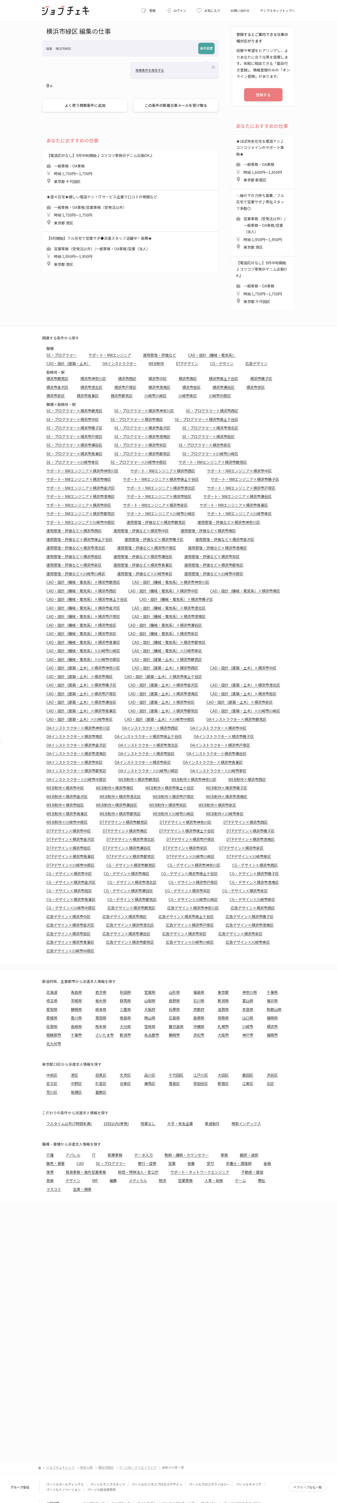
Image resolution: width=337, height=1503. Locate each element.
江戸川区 (200, 1075)
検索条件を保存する (150, 70)
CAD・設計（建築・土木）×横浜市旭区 (243, 693)
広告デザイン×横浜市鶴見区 (131, 907)
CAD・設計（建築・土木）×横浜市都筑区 (163, 710)
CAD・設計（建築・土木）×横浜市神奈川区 (83, 667)
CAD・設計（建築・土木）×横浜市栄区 (161, 702)
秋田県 (125, 992)
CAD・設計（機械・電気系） (212, 355)
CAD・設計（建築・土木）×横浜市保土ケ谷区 (163, 676)
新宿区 (223, 1083)
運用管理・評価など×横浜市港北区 (75, 547)
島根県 (198, 1017)
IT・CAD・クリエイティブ (138, 1467)
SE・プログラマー (61, 355)
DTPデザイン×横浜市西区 (245, 822)
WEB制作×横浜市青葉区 (67, 813)
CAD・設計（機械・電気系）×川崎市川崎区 (83, 650)
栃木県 (100, 1000)
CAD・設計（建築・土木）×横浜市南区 (79, 676)
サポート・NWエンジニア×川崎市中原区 (80, 522)
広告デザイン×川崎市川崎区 (190, 942)
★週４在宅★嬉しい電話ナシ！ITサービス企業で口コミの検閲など (102, 209)
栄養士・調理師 (239, 1163)
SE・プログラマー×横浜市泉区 (205, 445)
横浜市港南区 (159, 387)
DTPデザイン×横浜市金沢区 (70, 839)
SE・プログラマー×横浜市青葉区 (74, 453)
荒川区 (51, 1092)
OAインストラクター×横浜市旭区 (146, 753)
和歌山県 (274, 1009)
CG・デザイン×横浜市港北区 (132, 882)
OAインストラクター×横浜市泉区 (143, 762)
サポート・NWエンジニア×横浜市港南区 (80, 496)
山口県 (247, 1017)
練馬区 (149, 1083)
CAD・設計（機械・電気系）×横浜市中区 (163, 590)
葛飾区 (100, 1092)
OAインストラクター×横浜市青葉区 (213, 762)
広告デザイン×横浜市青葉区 (70, 942)
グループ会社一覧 (309, 1487)
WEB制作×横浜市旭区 (65, 805)
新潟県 (223, 1000)
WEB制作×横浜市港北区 (120, 796)
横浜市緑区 (106, 1467)
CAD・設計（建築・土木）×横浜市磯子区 (81, 685)
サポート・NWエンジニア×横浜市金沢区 (80, 488)
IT (94, 1155)
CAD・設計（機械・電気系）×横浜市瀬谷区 (165, 625)
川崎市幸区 (188, 395)
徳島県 (125, 1017)
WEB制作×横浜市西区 (247, 779)
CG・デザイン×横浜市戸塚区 (193, 882)
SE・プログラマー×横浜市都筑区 (142, 453)
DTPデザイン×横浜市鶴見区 (124, 822)
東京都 (223, 992)
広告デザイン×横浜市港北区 (130, 925)
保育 (50, 1172)
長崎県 (76, 1026)
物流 (162, 1180)
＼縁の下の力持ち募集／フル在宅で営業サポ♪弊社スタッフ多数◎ (260, 221)
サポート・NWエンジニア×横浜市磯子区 (245, 479)
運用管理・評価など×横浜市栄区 (212, 556)
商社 (261, 1180)
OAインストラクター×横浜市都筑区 (76, 770)
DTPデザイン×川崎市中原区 (70, 865)
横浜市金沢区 (57, 387)
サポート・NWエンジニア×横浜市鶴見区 (213, 462)
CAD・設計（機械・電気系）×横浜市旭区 (81, 625)
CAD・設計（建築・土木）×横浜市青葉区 (81, 710)
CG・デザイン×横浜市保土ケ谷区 (189, 873)
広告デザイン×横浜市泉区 (240, 933)
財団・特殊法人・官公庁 (138, 1172)
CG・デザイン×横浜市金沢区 (71, 882)
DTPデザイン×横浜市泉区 (241, 848)
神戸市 (247, 1035)
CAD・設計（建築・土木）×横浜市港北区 (245, 685)
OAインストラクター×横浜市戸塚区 (220, 745)
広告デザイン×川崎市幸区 (248, 942)
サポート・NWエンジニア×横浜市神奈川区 (82, 470)
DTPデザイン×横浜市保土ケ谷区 (187, 830)
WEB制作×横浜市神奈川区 (193, 779)
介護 (50, 1155)
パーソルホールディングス (65, 1484)
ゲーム (240, 1180)
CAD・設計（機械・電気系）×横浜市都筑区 (169, 642)
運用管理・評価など (159, 355)
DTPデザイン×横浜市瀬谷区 (127, 848)
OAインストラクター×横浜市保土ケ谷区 (148, 736)
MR (95, 1180)
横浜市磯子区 (261, 378)
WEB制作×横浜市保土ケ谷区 (169, 787)
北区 (270, 1083)
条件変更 (206, 48)
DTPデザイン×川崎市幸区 (248, 856)
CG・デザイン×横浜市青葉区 (71, 899)
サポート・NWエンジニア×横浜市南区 (78, 479)
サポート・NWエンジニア (109, 355)
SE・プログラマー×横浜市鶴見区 (74, 410)
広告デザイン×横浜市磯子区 (250, 916)
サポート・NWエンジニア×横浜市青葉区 (234, 505)
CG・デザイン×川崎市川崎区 (193, 899)
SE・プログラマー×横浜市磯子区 (74, 427)
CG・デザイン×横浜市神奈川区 (193, 865)
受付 (210, 1163)
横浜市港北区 (91, 387)
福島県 (198, 992)
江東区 (247, 1083)
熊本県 (100, 1026)
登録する (263, 94)
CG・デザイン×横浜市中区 (69, 873)
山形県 (174, 992)
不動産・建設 (252, 1172)
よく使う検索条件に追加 (85, 105)
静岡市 (174, 1035)
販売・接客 (55, 1163)
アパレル (73, 1155)
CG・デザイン (222, 363)
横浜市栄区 (255, 387)
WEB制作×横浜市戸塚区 (173, 796)
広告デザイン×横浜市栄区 (184, 933)
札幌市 (223, 1026)
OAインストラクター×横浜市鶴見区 (236, 719)
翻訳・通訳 (249, 1155)
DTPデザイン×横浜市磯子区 (250, 830)
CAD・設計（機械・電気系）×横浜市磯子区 (176, 599)
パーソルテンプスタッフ (107, 1484)
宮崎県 (149, 1026)
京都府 (198, 1009)
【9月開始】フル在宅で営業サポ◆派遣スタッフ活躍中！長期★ (99, 251)
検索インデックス (246, 1123)
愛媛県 (51, 1017)
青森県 (76, 992)
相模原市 (53, 1035)
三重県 (125, 1009)
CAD (80, 1163)
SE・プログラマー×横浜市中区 (72, 419)
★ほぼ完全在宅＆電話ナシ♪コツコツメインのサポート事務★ (260, 160)
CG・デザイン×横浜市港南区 (254, 882)
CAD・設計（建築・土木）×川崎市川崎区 (245, 710)
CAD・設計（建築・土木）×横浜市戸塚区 (81, 693)
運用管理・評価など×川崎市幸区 (144, 573)
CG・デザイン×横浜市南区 (126, 873)
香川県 (76, 1017)
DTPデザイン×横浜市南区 (125, 830)
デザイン (73, 1180)
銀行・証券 (147, 1163)
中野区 (76, 1083)
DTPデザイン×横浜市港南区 (250, 839)
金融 (267, 1163)
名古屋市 (151, 1035)
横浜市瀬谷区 (223, 387)
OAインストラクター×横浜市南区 (74, 736)
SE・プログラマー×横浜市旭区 (208, 436)
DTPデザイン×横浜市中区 (68, 830)
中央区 (51, 1075)
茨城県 (76, 1000)
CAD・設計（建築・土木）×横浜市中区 (243, 667)
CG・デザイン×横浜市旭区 (69, 890)
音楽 (50, 1180)
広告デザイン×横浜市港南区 (250, 925)
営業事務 (185, 1180)
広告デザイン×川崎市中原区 (70, 950)
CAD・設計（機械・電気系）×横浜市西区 (81, 590)
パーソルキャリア (248, 1484)
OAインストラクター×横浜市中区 (218, 728)
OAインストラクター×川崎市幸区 (218, 770)
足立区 (51, 1083)
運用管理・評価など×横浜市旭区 (74, 556)
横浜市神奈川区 (93, 378)
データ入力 (143, 1155)
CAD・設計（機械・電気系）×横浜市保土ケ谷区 (86, 599)
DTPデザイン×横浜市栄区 (185, 848)
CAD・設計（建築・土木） (68, 363)
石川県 (198, 1000)
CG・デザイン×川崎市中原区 (71, 907)
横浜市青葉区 (88, 395)
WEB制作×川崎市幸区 (225, 813)
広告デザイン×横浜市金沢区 (70, 925)
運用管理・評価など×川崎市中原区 (213, 573)
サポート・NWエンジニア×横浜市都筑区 (80, 513)
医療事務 (115, 1155)
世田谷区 (200, 1083)
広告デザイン (256, 363)
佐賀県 (51, 1026)
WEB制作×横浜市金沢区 (67, 796)
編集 (113, 1180)
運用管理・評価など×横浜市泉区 (74, 565)
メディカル (138, 1180)
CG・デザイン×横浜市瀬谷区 (128, 890)
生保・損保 (82, 1189)
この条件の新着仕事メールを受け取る (176, 105)
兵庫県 (174, 1009)
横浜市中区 (157, 378)
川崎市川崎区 (156, 395)
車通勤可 (212, 1123)
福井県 (272, 1000)
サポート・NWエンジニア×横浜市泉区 (155, 505)
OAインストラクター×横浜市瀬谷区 (216, 753)
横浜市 (272, 1026)
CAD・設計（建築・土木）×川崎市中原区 (160, 719)
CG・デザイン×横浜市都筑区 (132, 899)
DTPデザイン (187, 363)
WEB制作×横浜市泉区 (217, 805)
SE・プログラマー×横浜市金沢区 (142, 427)
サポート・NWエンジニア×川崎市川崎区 (161, 513)
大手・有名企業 (180, 1123)
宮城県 (149, 992)
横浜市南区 (188, 378)
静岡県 (76, 1009)
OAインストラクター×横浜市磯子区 (224, 736)
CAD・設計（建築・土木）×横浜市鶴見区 (167, 659)
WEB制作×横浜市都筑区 (120, 813)
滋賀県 (223, 1009)
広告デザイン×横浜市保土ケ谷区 (186, 916)
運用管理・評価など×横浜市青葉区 (142, 565)
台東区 (125, 1083)
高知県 (100, 1017)
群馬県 (125, 1000)
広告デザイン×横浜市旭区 (68, 933)
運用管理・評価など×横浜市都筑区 (213, 565)
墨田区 (247, 1075)
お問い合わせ (240, 10)
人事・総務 (214, 1180)
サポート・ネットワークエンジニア (199, 1172)
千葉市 (76, 1035)
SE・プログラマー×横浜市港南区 (142, 436)
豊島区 (174, 1083)
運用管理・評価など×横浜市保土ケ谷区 (79, 539)
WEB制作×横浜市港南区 (226, 796)
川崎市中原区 (220, 395)
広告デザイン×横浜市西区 (253, 907)
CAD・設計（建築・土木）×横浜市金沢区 (163, 685)
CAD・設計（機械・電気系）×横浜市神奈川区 (170, 582)
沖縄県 (198, 1026)
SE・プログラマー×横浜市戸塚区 (74, 436)
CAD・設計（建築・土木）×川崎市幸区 (79, 719)
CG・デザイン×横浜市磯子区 (254, 873)
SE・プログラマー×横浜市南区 (137, 419)
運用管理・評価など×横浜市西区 (74, 530)
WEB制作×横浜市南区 (114, 787)
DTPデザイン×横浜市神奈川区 (185, 822)
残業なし (148, 1123)
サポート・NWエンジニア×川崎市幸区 (239, 513)
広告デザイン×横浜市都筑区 (130, 942)
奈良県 (247, 1009)
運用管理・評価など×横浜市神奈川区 (228, 522)
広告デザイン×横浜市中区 (68, 916)
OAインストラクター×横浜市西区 (150, 728)
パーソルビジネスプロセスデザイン (157, 1484)
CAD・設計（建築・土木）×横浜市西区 (165, 667)
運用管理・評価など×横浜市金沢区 (224, 539)
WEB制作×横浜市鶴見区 (139, 779)
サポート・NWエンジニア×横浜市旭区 (159, 496)
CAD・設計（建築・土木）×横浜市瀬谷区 (81, 702)
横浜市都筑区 (122, 395)
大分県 (125, 1026)
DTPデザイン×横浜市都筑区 (130, 856)
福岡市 (272, 1035)
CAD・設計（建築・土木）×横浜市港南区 (163, 693)
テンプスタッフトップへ (277, 10)
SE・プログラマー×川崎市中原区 (139, 462)
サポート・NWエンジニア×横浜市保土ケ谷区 (161, 479)
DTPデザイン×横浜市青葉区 (70, 856)
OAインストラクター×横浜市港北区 (148, 745)
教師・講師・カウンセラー (187, 1155)
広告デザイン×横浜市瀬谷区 (126, 933)
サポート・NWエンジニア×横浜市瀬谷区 (237, 496)
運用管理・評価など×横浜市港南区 (217, 547)
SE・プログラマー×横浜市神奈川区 (144, 410)
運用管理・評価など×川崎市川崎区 (75, 573)
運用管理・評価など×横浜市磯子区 (154, 539)
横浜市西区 (127, 378)
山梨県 (149, 1000)
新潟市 (125, 1035)
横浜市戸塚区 (125, 387)
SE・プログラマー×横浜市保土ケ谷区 (206, 419)
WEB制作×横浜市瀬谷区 (116, 805)
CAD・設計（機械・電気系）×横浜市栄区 (81, 633)
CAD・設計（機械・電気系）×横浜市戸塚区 (83, 616)
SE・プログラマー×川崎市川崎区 (210, 453)
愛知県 (51, 1009)
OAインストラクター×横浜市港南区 (76, 753)
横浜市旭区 (191, 387)
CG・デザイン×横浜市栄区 (187, 890)
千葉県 (272, 992)
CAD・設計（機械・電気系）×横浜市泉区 (163, 633)
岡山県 (149, 1017)
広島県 (174, 1017)
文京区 (125, 1075)
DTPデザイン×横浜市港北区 (130, 839)
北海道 (51, 992)
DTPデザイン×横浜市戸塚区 (190, 839)
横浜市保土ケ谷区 (223, 378)
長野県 (174, 1000)
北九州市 (53, 1043)
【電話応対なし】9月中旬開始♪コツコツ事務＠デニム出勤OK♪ (100, 168)
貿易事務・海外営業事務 (86, 1172)
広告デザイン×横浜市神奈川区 (193, 907)
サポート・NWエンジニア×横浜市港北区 (161, 488)
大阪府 (149, 1009)
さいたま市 (104, 1035)
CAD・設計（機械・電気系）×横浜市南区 (245, 590)
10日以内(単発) (116, 1123)
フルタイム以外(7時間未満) (69, 1123)
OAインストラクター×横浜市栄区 (74, 762)
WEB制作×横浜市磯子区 (226, 787)
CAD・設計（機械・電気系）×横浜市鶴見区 (83, 582)
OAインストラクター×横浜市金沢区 (76, 745)
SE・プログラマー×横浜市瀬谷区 (74, 445)
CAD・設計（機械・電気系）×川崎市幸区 (167, 650)
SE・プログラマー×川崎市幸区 (72, 462)
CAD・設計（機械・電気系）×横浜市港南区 (169, 616)
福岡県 (272, 1017)
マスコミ (53, 1189)
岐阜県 (100, 1009)
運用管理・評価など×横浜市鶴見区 (156, 522)
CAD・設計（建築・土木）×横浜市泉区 (239, 702)
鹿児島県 (176, 1026)
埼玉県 (51, 1000)
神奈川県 (249, 992)
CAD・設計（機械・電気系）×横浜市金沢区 (83, 608)
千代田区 (176, 1075)
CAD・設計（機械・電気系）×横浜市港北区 (169, 608)
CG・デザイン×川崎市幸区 (252, 899)
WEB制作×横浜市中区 (65, 787)
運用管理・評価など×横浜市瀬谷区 (142, 556)
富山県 (247, 1000)
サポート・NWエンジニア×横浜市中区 (239, 470)
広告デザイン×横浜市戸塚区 (190, 925)
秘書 (191, 1163)
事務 (224, 1155)
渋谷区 (272, 1075)
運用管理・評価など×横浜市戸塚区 (146, 547)
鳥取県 (223, 1017)
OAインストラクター (119, 363)
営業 (172, 1163)
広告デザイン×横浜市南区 (124, 916)
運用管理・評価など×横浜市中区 (141, 530)
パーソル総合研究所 (101, 1489)
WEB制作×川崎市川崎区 (173, 813)
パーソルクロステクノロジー (209, 1484)
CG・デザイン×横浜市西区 (255, 865)
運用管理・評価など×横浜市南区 (208, 530)
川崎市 (247, 1026)
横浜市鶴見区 (57, 378)
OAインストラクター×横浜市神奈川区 (78, 728)
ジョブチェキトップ (60, 1467)
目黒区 (100, 1075)
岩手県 (100, 992)
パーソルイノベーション (63, 1489)
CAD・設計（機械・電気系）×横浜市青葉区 (83, 642)
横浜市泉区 (55, 395)
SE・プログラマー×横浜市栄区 (140, 445)
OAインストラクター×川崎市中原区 (76, 779)
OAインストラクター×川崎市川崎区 (148, 770)
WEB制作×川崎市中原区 (67, 822)
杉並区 (100, 1083)
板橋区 (76, 1092)
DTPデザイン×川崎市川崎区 (190, 856)
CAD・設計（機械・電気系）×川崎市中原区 (83, 659)
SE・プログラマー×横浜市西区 (212, 410)
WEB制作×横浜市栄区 (168, 805)
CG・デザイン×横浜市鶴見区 (131, 865)
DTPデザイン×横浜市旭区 (68, 848)
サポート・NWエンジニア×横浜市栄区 (78, 505)
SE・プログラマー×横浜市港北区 (210, 427)
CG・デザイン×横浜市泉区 (245, 890)
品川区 (149, 1075)
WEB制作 (156, 363)
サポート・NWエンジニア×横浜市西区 (162, 470)
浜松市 (198, 1035)
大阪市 (223, 1035)
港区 (74, 1075)
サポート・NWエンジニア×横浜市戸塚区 (241, 488)
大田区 (223, 1075)
